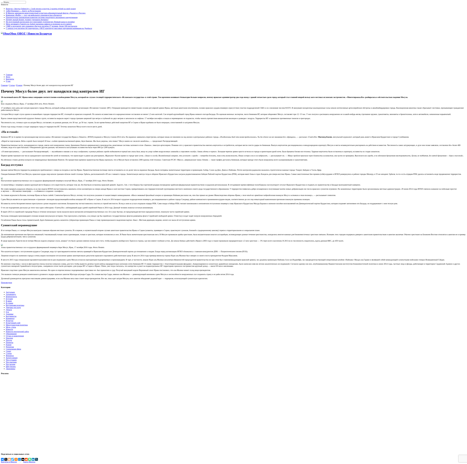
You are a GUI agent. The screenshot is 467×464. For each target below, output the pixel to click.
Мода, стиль (11, 327)
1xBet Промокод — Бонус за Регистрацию (23, 11)
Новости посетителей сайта (17, 332)
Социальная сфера (13, 349)
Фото (8, 77)
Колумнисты (11, 316)
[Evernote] (29, 459)
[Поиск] (2, 2)
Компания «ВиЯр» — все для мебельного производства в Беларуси (34, 15)
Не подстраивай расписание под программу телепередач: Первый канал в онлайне (40, 22)
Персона (9, 338)
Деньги (9, 310)
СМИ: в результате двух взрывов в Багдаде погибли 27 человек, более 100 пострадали (41, 26)
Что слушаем (11, 360)
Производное (6, 283)
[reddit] (26, 459)
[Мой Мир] (19, 459)
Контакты (10, 79)
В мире (19, 85)
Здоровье (9, 314)
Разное (8, 345)
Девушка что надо (13, 307)
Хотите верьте (12, 358)
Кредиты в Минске (9, 462)
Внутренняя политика (15, 305)
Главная (9, 75)
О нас (8, 81)
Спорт (8, 351)
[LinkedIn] (33, 459)
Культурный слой (13, 323)
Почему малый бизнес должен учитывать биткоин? (27, 20)
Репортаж (10, 347)
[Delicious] (12, 459)
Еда (7, 312)
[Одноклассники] (16, 459)
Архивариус (11, 294)
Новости (9, 329)
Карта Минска (29, 462)
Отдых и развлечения (15, 336)
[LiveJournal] (36, 459)
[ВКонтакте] (2, 459)
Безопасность (11, 297)
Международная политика (17, 325)
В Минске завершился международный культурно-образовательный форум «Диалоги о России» (46, 13)
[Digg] (22, 459)
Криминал (10, 318)
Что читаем (10, 364)
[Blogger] (9, 459)
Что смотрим (11, 362)
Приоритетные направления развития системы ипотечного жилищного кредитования (41, 17)
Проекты (9, 342)
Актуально (10, 292)
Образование (11, 334)
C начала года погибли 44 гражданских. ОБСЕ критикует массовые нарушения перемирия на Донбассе (49, 28)
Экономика (10, 369)
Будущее (9, 299)
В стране (9, 303)
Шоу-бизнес (11, 366)
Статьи (12, 85)
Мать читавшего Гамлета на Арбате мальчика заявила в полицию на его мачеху (39, 24)
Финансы (10, 356)
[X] (5, 459)
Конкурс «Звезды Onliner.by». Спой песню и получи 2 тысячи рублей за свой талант (41, 9)
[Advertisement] (233, 55)
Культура (9, 321)
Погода (9, 340)
